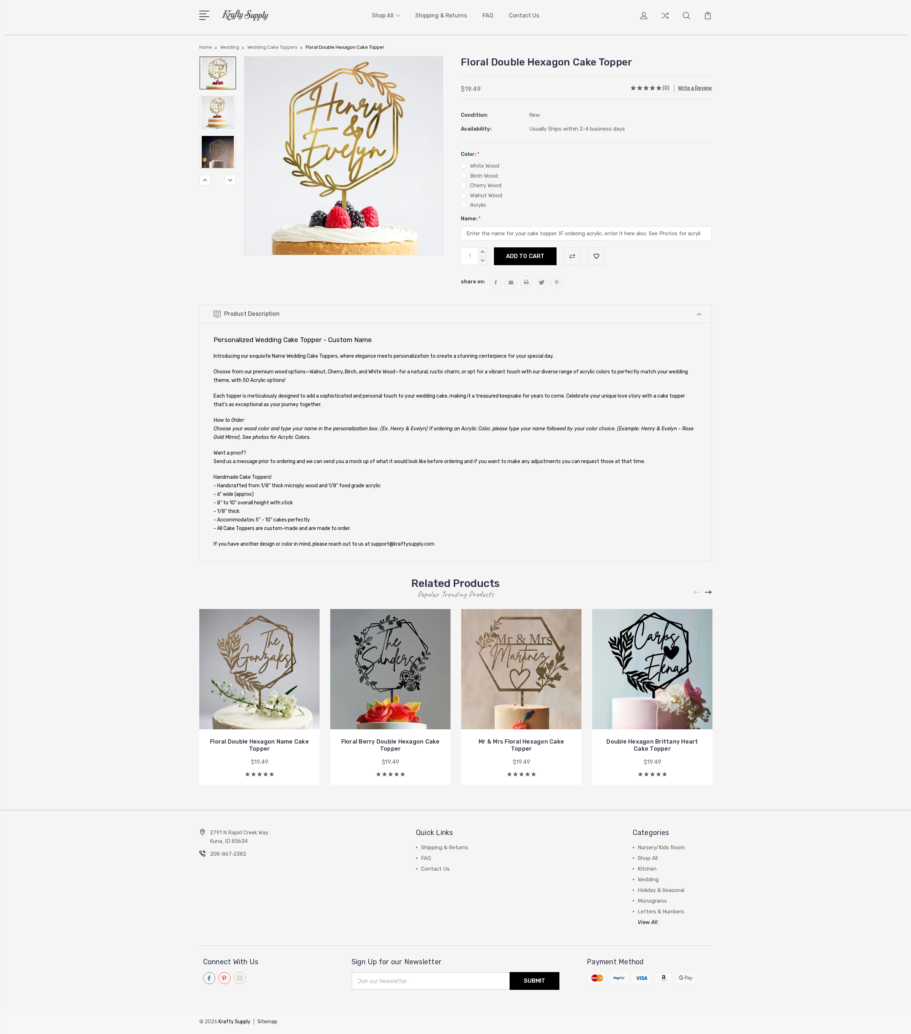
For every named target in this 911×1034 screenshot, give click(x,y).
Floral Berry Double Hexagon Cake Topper (390, 745)
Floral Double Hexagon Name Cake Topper (259, 745)
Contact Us (524, 15)
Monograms (652, 901)
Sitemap (267, 1022)
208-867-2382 (228, 854)
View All (648, 922)
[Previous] (205, 180)
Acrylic (478, 205)
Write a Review (695, 88)
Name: (471, 218)
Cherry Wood (485, 185)
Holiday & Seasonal (661, 890)
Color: (470, 154)
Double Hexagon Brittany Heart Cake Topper (652, 745)
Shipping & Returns (441, 15)
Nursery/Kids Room (661, 847)
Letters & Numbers (661, 911)
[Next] (230, 180)
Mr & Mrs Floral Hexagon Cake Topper (521, 745)
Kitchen (647, 869)
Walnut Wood (486, 195)
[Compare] (665, 20)
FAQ (488, 15)
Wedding (648, 879)
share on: (473, 281)
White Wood (484, 166)
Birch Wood (484, 176)
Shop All (383, 15)
